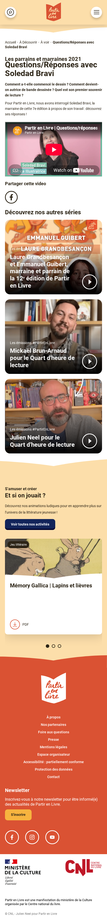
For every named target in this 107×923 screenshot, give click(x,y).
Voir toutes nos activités (30, 524)
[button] (47, 646)
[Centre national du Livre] (83, 868)
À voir (45, 42)
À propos (53, 717)
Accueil (10, 42)
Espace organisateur (53, 754)
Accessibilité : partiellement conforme (53, 762)
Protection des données (53, 769)
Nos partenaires (53, 725)
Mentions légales (53, 747)
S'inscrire (18, 815)
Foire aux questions (53, 732)
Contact (53, 777)
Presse (53, 740)
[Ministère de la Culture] (23, 872)
